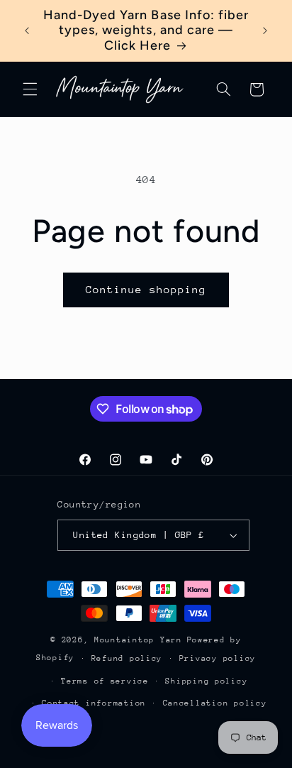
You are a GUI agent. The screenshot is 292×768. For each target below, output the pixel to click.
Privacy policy (217, 658)
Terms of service (105, 681)
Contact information (94, 703)
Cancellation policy (215, 703)
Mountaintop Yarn (138, 639)
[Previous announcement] (27, 30)
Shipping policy (206, 681)
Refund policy (127, 658)
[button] (29, 89)
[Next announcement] (265, 30)
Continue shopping (146, 289)
